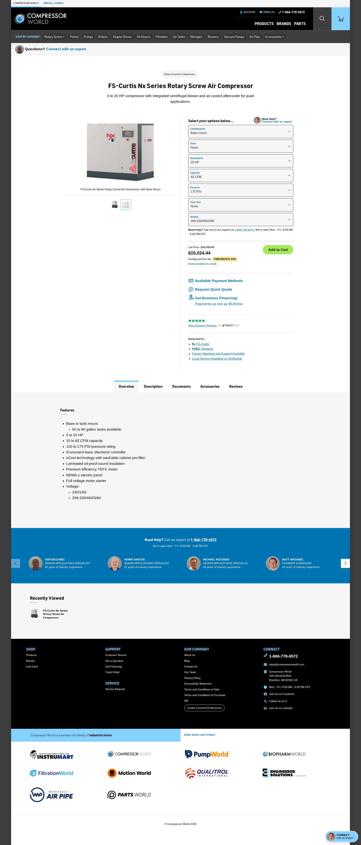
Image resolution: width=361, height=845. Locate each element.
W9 (186, 700)
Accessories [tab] (209, 386)
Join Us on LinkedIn (281, 708)
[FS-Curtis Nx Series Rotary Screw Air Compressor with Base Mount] (126, 204)
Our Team (190, 672)
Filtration (162, 37)
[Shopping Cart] (340, 18)
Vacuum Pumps (234, 37)
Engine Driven (122, 37)
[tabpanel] (180, 460)
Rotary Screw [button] (53, 37)
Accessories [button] (273, 37)
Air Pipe (255, 37)
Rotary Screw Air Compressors (179, 74)
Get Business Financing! (219, 301)
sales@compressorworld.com (286, 664)
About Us (189, 655)
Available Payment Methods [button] (219, 281)
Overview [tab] (126, 386)
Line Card (32, 666)
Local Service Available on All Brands (217, 358)
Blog (187, 660)
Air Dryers (143, 37)
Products (264, 23)
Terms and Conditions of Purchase (204, 695)
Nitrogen (196, 37)
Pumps (88, 37)
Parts (300, 23)
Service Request (115, 689)
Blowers (213, 37)
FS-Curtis (202, 344)
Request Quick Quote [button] (213, 289)
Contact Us (190, 666)
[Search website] (322, 18)
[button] (267, 12)
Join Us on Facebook (281, 693)
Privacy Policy (192, 677)
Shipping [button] (202, 348)
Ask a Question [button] (114, 660)
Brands (284, 23)
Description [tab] (153, 386)
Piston (74, 37)
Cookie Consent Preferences (204, 707)
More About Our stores (199, 735)
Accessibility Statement (198, 683)
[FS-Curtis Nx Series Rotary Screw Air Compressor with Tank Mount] (115, 204)
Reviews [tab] (236, 386)
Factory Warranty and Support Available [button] (218, 353)
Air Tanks (179, 37)
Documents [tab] (181, 386)
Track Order (112, 672)
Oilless (103, 37)
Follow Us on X (278, 701)
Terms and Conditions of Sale (201, 689)
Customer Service (116, 655)
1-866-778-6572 (244, 229)
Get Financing (113, 666)
